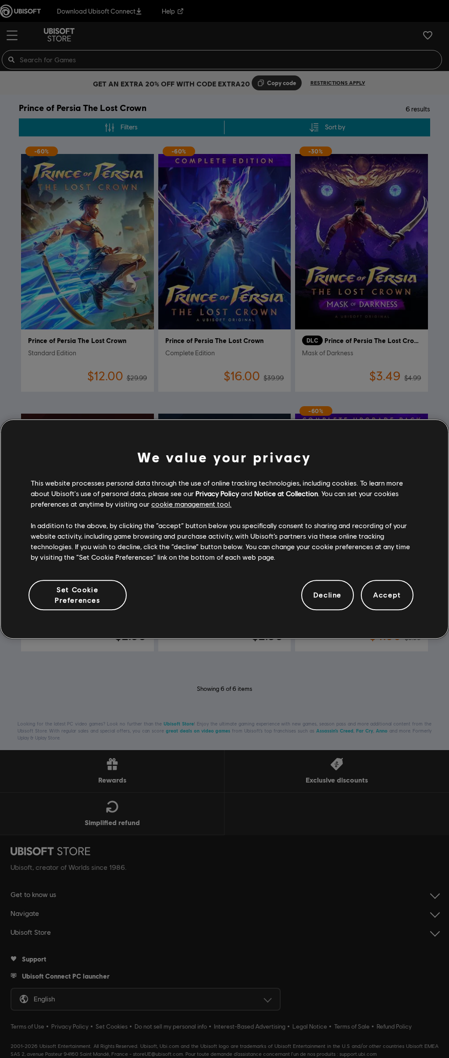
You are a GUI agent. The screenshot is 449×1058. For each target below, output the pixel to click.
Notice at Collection (286, 493)
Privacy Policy (217, 493)
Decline (328, 595)
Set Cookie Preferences (77, 594)
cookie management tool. (191, 504)
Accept (387, 595)
